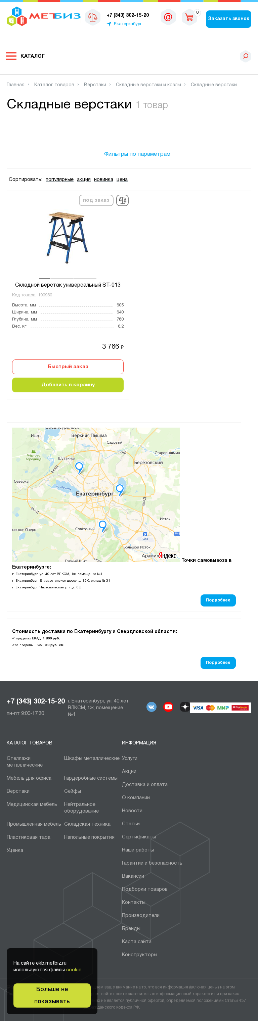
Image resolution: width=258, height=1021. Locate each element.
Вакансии (133, 876)
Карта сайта (137, 941)
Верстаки (18, 791)
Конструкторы (139, 955)
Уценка (15, 850)
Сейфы (72, 791)
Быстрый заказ (68, 366)
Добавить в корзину (68, 385)
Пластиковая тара (28, 837)
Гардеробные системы (91, 778)
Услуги (129, 758)
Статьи (131, 824)
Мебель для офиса (29, 778)
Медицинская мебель (32, 804)
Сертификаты (139, 837)
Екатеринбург (128, 24)
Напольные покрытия (89, 837)
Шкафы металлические (92, 758)
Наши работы (138, 850)
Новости (132, 811)
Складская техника (87, 824)
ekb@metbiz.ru (168, 17)
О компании (136, 797)
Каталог (32, 56)
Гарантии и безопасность (152, 863)
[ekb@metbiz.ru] (168, 16)
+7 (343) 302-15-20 (36, 702)
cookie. (74, 970)
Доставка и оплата (145, 784)
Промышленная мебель (34, 824)
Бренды (131, 928)
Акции (129, 771)
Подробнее (218, 600)
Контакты (133, 902)
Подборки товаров (145, 889)
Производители (141, 915)
